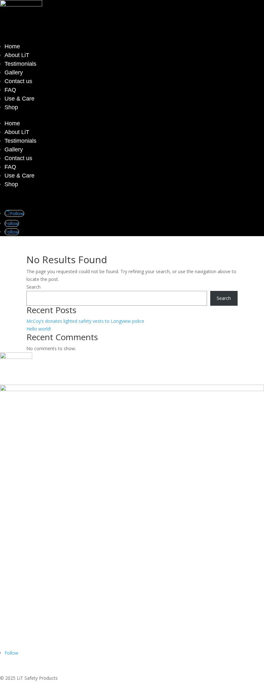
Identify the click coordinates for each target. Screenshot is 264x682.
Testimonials (20, 64)
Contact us (18, 81)
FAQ (10, 90)
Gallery (14, 72)
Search (33, 287)
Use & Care (19, 98)
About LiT (17, 55)
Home (12, 46)
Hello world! (38, 329)
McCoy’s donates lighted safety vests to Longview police (85, 321)
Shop (11, 107)
